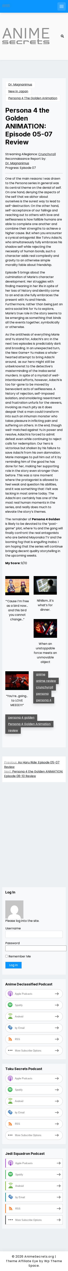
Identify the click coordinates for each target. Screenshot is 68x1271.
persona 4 (43, 700)
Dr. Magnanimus (20, 84)
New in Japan (18, 91)
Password (12, 943)
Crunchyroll (47, 154)
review (13, 730)
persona (42, 694)
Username (13, 928)
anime (40, 674)
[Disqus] (34, 838)
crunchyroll (44, 687)
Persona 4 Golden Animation (29, 724)
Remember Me (19, 956)
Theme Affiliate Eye (22, 1261)
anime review (46, 681)
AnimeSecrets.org (39, 1256)
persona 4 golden (21, 717)
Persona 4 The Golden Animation (32, 98)
